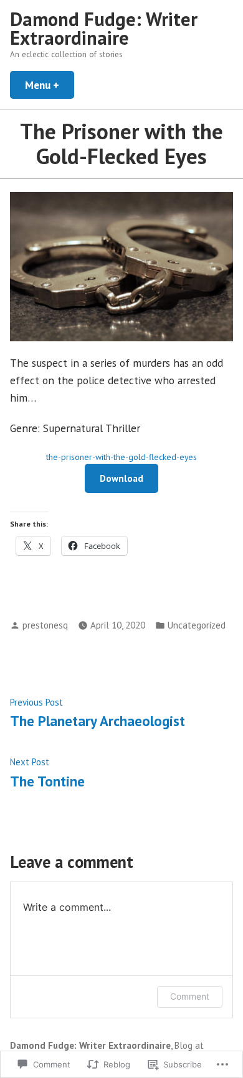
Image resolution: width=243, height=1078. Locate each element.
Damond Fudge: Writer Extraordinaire (104, 28)
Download (121, 478)
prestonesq (45, 625)
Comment (189, 996)
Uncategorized (197, 625)
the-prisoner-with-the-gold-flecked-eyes (121, 457)
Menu (49, 85)
